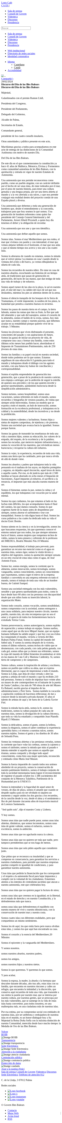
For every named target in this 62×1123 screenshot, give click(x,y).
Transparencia (8, 1040)
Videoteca (13, 16)
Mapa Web (13, 1113)
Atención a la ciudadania (13, 1051)
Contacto (12, 1110)
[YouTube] (16, 1099)
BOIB (4, 1034)
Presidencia (13, 22)
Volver (4, 1031)
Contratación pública (11, 1057)
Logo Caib (6, 2)
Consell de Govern (17, 13)
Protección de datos (11, 1063)
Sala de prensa (15, 11)
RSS (10, 1119)
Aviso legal (13, 1116)
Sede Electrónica (9, 1046)
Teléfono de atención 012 (31, 1074)
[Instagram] (17, 1096)
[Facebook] (16, 1091)
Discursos (12, 19)
